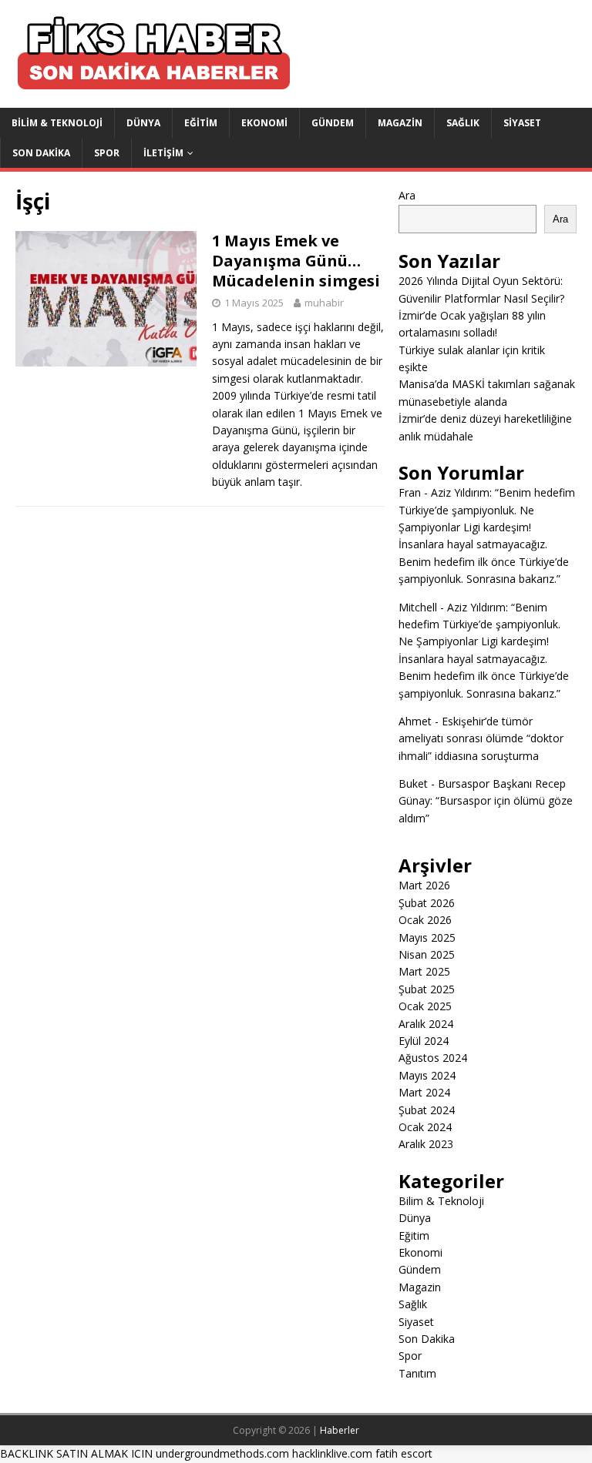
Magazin (400, 122)
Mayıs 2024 (427, 1075)
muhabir (324, 303)
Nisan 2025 (427, 954)
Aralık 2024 (426, 1023)
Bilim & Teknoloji (57, 122)
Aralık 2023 (426, 1144)
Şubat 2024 (427, 1110)
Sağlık (462, 122)
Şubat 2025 (427, 989)
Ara (407, 195)
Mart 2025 (424, 971)
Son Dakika (41, 152)
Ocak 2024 (425, 1127)
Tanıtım (417, 1373)
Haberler (339, 1430)
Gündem (332, 122)
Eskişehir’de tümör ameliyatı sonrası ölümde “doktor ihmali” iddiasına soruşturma (481, 738)
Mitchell (418, 607)
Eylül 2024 (424, 1040)
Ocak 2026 (425, 919)
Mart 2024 (424, 1092)
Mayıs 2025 (427, 937)
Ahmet (415, 721)
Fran (410, 492)
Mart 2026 (424, 885)
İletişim (163, 152)
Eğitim (200, 122)
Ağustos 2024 (433, 1057)
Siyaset (522, 122)
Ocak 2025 (425, 1006)
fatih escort (403, 1453)
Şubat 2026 (427, 903)
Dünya (143, 122)
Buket (413, 783)
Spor (106, 152)
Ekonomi (264, 122)
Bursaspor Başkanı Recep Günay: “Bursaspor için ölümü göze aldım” (486, 800)
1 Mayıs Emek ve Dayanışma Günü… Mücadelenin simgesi (296, 260)
